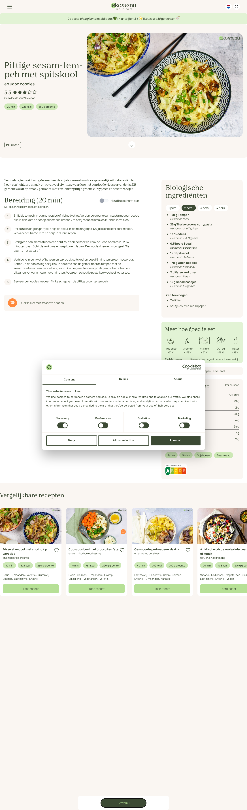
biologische (88, 19)
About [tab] (178, 378)
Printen (14, 145)
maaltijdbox (104, 19)
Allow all (175, 440)
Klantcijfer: (126, 19)
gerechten (168, 19)
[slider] (25, 92)
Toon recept (31, 589)
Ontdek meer (173, 359)
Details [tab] (123, 378)
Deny (71, 440)
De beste (73, 19)
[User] (236, 6)
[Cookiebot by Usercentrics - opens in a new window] (185, 367)
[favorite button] (56, 550)
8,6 (136, 19)
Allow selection (123, 440)
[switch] (103, 425)
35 (159, 19)
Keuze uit (150, 19)
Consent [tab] (69, 379)
